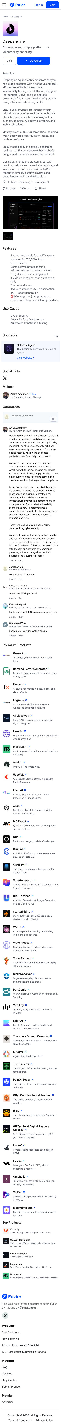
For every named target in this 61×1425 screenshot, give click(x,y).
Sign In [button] (39, 4)
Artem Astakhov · (19, 393)
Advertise (8, 1402)
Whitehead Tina (17, 623)
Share (42, 188)
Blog (4, 1367)
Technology (25, 182)
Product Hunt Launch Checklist (20, 1345)
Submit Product (11, 1386)
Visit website (24, 357)
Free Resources (11, 1332)
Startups (11, 182)
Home (5, 16)
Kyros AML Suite (18, 585)
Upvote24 (36, 60)
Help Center (9, 1380)
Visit (9, 60)
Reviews (7, 1373)
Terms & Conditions (20, 1420)
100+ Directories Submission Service (24, 1351)
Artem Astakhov (18, 427)
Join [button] (52, 4)
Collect (26, 188)
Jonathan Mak (16, 566)
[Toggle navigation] (6, 4)
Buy (56, 336)
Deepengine (16, 16)
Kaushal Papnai (17, 604)
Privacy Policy (44, 1420)
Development (41, 182)
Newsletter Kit (10, 1338)
